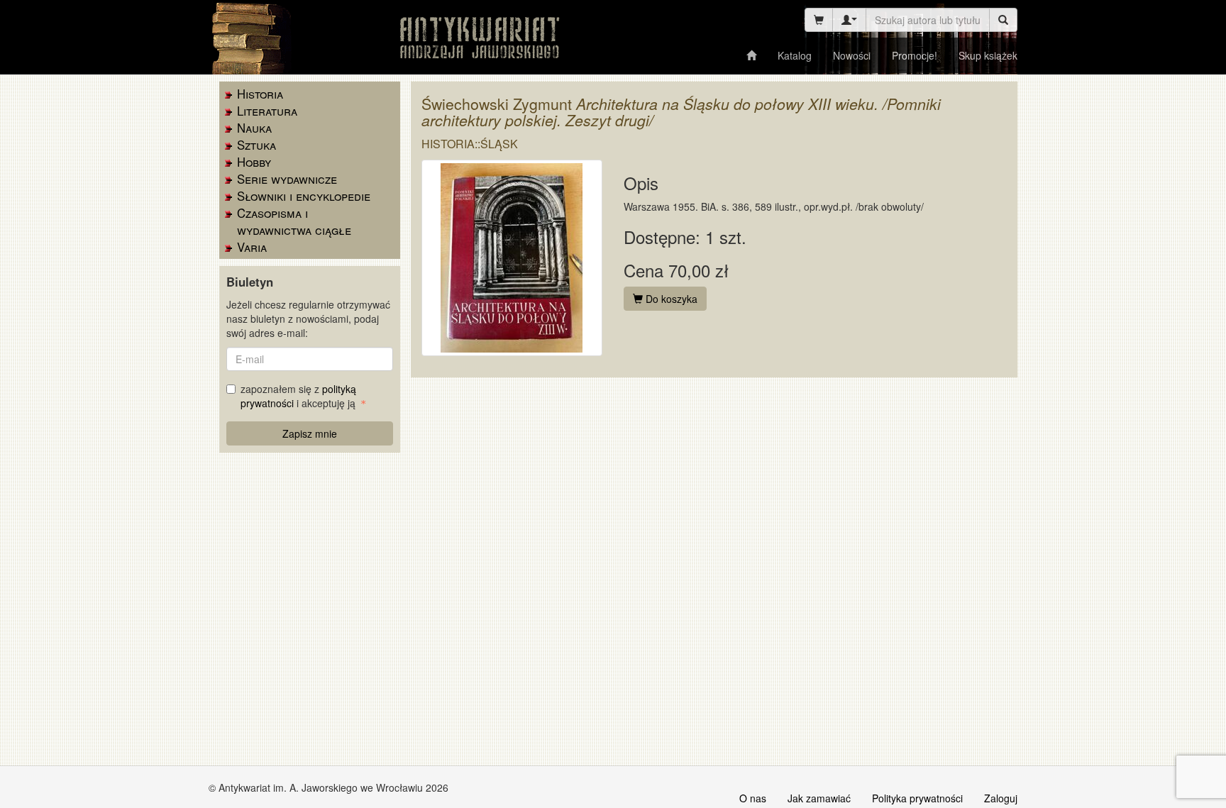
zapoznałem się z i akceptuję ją (299, 396)
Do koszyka (670, 299)
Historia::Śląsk (469, 143)
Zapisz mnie (309, 433)
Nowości (852, 55)
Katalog (795, 55)
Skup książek (988, 55)
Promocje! (914, 55)
